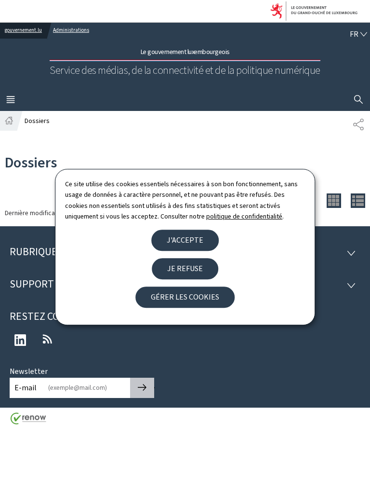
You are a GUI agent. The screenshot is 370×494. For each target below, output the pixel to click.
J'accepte (185, 240)
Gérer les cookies (185, 297)
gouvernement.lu (23, 30)
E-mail (25, 388)
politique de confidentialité (244, 216)
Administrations (71, 30)
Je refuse (185, 268)
